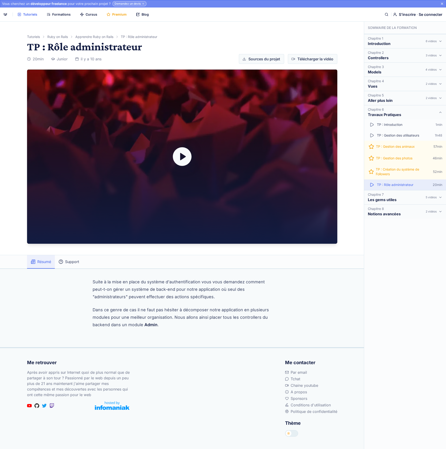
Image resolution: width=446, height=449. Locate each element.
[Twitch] (51, 405)
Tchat (295, 379)
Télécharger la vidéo (315, 59)
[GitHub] (37, 405)
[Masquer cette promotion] (442, 4)
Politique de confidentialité (314, 411)
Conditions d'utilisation (311, 405)
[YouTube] (29, 405)
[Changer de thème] (291, 433)
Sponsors (299, 398)
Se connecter (430, 14)
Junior (62, 59)
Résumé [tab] (44, 261)
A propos (299, 392)
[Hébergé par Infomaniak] (112, 405)
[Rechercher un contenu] (386, 14)
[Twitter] (44, 405)
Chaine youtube (304, 385)
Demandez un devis (128, 3)
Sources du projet (264, 59)
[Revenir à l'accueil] (5, 14)
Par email (299, 372)
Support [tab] (72, 261)
